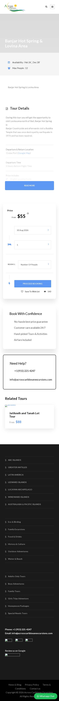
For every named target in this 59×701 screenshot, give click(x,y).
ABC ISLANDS (14, 460)
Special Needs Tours (17, 613)
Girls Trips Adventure (18, 598)
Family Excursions (16, 529)
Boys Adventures (16, 584)
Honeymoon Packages (18, 606)
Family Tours (14, 591)
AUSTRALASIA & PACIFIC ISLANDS (24, 504)
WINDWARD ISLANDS (18, 497)
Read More (29, 186)
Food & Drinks (15, 536)
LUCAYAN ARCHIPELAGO (20, 489)
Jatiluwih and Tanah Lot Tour (24, 414)
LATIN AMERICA (15, 474)
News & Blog (14, 684)
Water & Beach (15, 559)
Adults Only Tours (16, 576)
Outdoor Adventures (18, 551)
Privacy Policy (32, 684)
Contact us (35, 688)
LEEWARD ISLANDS (17, 482)
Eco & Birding (14, 522)
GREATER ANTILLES (17, 467)
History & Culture (16, 544)
